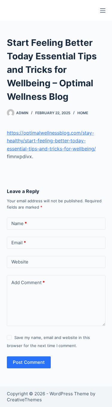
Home (82, 113)
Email (18, 242)
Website (19, 262)
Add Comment (28, 282)
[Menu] (102, 10)
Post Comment (29, 362)
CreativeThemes (24, 400)
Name (19, 223)
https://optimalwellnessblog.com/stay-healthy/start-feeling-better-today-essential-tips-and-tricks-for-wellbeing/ (51, 141)
